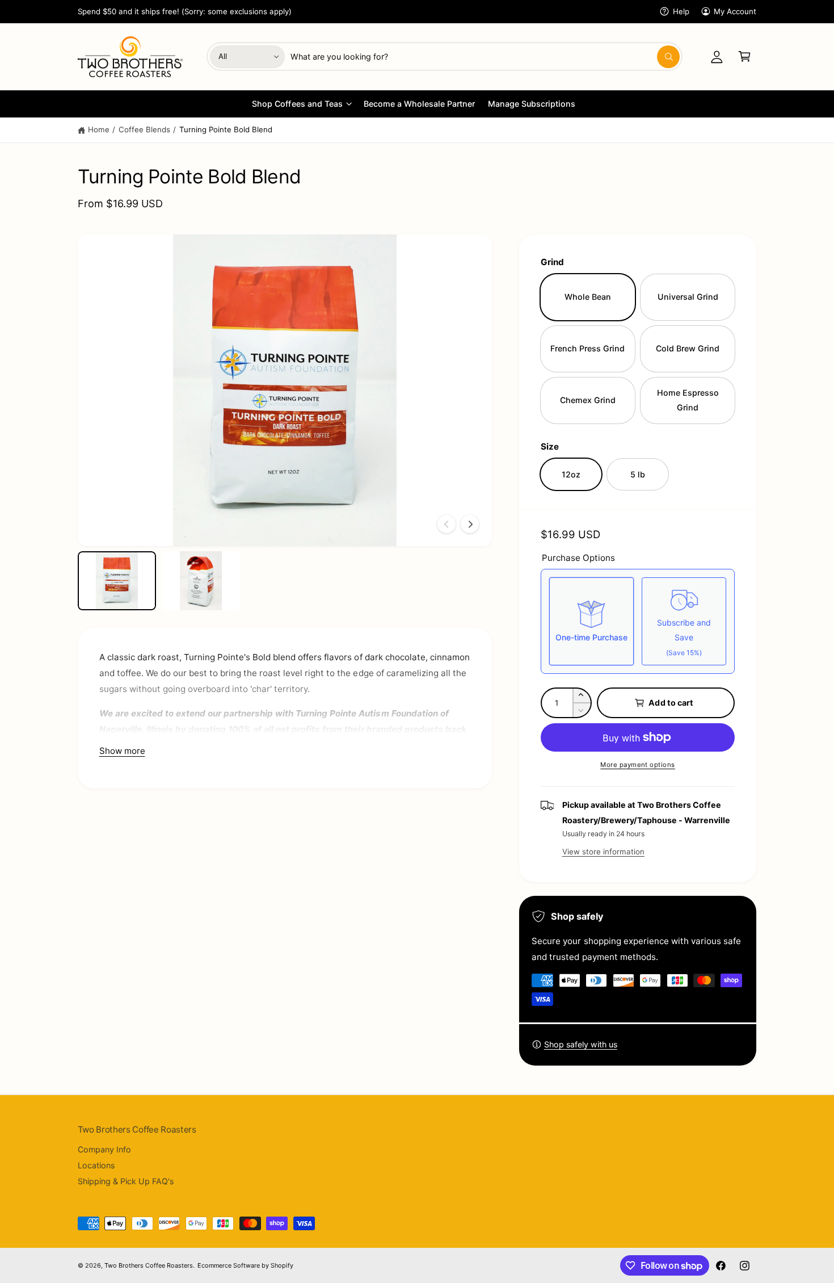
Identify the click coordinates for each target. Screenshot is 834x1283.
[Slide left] (446, 524)
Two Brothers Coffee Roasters (148, 1265)
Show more (122, 750)
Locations (96, 1165)
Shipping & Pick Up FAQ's (126, 1181)
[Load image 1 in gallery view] (117, 580)
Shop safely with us (580, 1044)
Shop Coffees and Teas (297, 103)
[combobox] (485, 56)
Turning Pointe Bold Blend (225, 129)
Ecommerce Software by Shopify (245, 1265)
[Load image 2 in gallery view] (201, 580)
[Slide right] (470, 524)
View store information (603, 851)
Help (681, 11)
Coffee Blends (144, 129)
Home (98, 129)
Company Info (104, 1149)
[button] (745, 56)
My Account (735, 11)
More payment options (637, 765)
